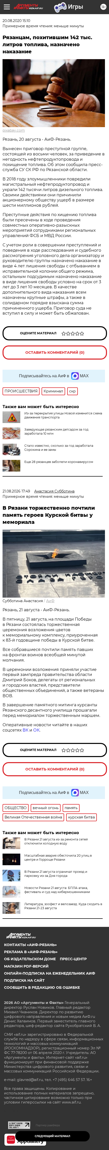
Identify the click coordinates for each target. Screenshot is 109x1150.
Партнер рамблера (48, 1125)
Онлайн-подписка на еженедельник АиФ (49, 973)
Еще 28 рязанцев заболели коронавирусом (58, 462)
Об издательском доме (30, 959)
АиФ (50, 601)
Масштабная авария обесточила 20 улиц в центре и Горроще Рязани (58, 857)
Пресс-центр (73, 959)
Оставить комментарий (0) (54, 352)
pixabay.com (14, 130)
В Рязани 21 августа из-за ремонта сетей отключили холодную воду (56, 841)
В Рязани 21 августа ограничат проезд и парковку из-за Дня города (55, 874)
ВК (25, 730)
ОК (36, 730)
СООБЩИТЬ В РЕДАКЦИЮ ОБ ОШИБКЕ (42, 987)
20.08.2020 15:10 (16, 20)
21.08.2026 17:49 (16, 491)
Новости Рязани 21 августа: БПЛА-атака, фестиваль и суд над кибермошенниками (57, 890)
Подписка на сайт (24, 980)
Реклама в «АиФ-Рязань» (31, 952)
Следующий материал (52, 1136)
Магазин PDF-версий (26, 966)
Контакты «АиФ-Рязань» (30, 945)
